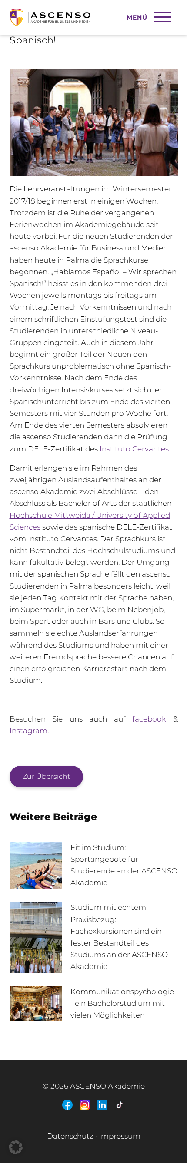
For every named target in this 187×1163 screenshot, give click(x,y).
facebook (149, 719)
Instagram (28, 730)
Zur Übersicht (46, 776)
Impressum (119, 1136)
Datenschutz (70, 1136)
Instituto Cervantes (134, 449)
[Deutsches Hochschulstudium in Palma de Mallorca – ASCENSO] (80, 13)
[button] (15, 1147)
